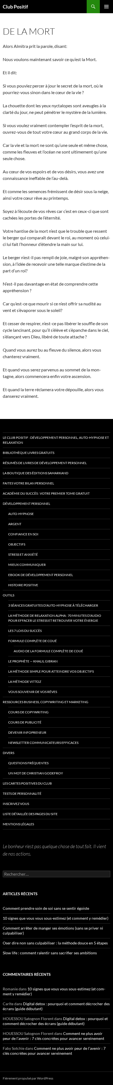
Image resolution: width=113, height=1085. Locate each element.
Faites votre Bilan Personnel (28, 483)
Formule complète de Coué (32, 641)
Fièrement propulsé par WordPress (28, 1078)
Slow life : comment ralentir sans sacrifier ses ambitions (50, 952)
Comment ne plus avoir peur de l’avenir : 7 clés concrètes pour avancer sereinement (53, 1036)
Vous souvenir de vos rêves (32, 692)
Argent (14, 524)
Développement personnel (26, 504)
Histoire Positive (23, 585)
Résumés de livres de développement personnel (45, 463)
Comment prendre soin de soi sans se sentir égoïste (46, 908)
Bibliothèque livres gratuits (28, 453)
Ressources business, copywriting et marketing (45, 702)
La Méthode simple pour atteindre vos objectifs (51, 671)
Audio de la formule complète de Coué (48, 651)
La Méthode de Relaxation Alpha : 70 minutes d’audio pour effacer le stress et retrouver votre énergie (54, 618)
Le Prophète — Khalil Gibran (33, 661)
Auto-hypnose (21, 514)
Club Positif (15, 7)
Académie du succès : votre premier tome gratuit (46, 493)
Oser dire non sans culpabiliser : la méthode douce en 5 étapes (55, 943)
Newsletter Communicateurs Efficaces (43, 743)
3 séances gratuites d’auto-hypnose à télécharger (53, 605)
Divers (8, 753)
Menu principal (106, 6)
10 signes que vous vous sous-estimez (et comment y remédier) (55, 918)
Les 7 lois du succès (25, 631)
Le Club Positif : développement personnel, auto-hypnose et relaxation (56, 440)
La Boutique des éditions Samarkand (35, 473)
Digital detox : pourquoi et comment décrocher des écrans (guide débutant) (55, 1021)
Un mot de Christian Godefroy (35, 773)
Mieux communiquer (27, 565)
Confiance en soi (23, 534)
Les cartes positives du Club (27, 783)
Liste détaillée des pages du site (30, 814)
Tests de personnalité (22, 793)
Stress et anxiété (23, 554)
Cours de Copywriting (28, 712)
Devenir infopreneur (27, 732)
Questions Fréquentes (28, 763)
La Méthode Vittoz (24, 682)
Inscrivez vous (16, 804)
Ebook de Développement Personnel (40, 575)
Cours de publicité (24, 722)
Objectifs (16, 544)
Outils (8, 595)
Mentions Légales (18, 824)
